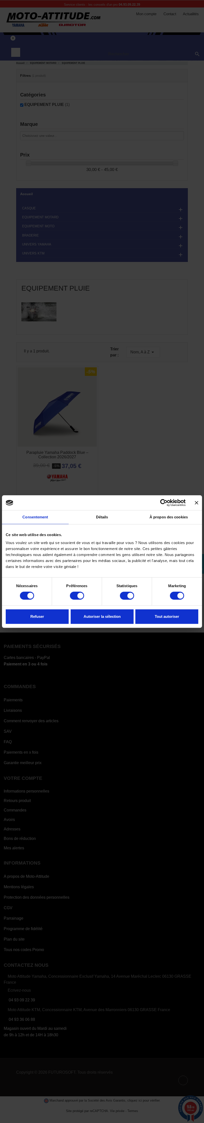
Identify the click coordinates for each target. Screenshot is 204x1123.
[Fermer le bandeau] (196, 502)
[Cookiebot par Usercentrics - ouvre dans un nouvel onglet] (164, 502)
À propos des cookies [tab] (169, 517)
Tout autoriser (167, 616)
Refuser (37, 616)
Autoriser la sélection (102, 616)
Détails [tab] (102, 517)
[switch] (77, 596)
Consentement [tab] (35, 517)
